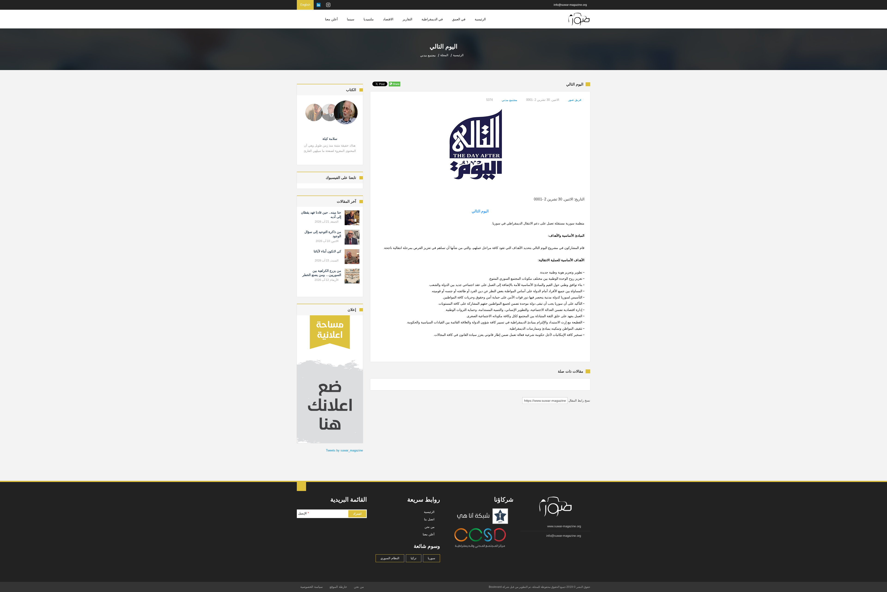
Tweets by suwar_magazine (344, 450)
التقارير (407, 19)
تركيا (413, 558)
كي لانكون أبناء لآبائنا (327, 251)
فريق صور (574, 99)
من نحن (429, 527)
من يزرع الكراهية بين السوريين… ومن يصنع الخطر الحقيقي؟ (321, 275)
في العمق (458, 19)
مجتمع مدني (509, 100)
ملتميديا (369, 19)
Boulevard (495, 587)
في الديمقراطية (432, 19)
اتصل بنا (429, 519)
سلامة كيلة (329, 139)
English (305, 4)
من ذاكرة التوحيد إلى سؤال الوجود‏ (322, 234)
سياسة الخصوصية (311, 587)
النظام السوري (389, 558)
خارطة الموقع (338, 587)
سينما (350, 19)
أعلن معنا (331, 19)
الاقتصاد (388, 19)
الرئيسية (480, 19)
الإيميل (303, 513)
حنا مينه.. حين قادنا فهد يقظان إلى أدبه (321, 214)
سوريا (431, 558)
